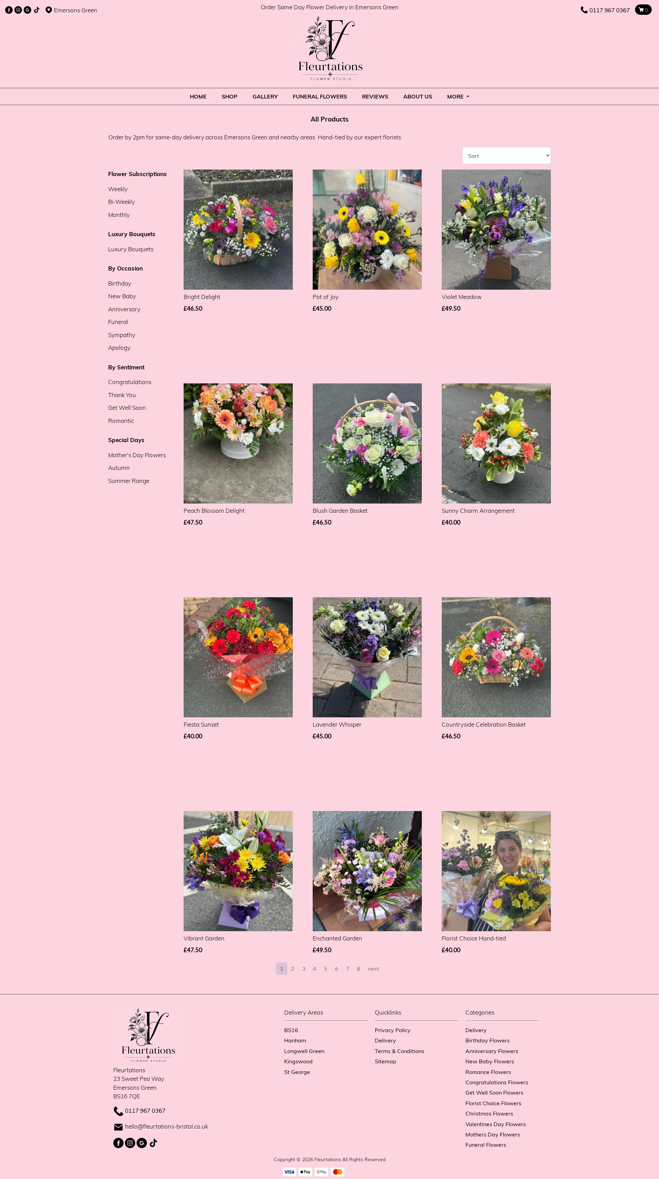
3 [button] (303, 968)
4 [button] (314, 968)
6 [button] (336, 968)
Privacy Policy (393, 1029)
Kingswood (298, 1061)
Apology (119, 347)
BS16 (291, 1029)
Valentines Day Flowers (495, 1124)
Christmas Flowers (489, 1113)
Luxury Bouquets (130, 249)
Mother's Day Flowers (137, 455)
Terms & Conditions (399, 1050)
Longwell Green (304, 1050)
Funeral (118, 322)
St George (297, 1071)
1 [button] (281, 968)
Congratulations (129, 382)
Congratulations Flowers (496, 1082)
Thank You (122, 395)
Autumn (119, 468)
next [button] (373, 968)
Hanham (295, 1040)
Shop (230, 96)
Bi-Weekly (121, 202)
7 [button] (347, 968)
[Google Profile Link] (27, 10)
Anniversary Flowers (491, 1050)
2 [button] (292, 968)
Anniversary (124, 309)
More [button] (456, 96)
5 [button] (325, 968)
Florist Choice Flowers (493, 1103)
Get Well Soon (127, 408)
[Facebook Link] (9, 10)
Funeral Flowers (320, 96)
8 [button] (358, 968)
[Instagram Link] (18, 10)
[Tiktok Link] (37, 10)
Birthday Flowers (487, 1040)
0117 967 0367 (609, 10)
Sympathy (121, 335)
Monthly (119, 215)
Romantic (121, 421)
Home (198, 96)
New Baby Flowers (489, 1061)
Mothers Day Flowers (492, 1134)
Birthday (119, 283)
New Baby (122, 296)
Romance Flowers (488, 1071)
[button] (329, 1014)
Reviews (375, 96)
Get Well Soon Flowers (494, 1092)
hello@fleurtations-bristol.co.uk (166, 1126)
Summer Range (128, 481)
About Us (417, 96)
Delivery (385, 1040)
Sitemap (385, 1061)
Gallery (265, 96)
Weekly (118, 189)
